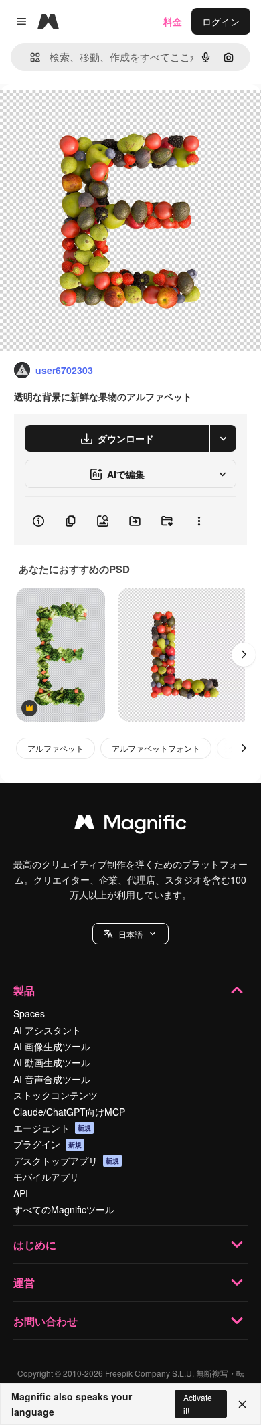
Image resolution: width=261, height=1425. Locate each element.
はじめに (34, 1244)
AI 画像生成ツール (51, 1046)
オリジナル (92, 115)
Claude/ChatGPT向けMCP (69, 1111)
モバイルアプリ (46, 1176)
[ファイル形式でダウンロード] (222, 438)
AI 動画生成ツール (51, 1062)
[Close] (242, 1404)
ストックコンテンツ (55, 1095)
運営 (24, 1282)
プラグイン (47, 1144)
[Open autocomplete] (29, 57)
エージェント (52, 1128)
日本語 (130, 934)
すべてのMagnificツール (63, 1209)
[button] (130, 933)
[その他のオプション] (198, 520)
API (20, 1193)
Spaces (29, 1013)
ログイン (221, 21)
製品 (24, 990)
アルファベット (55, 748)
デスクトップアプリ (66, 1160)
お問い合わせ (45, 1321)
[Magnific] (130, 825)
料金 (172, 21)
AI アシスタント (47, 1030)
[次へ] (244, 655)
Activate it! (197, 1404)
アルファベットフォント (156, 748)
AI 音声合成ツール (51, 1079)
